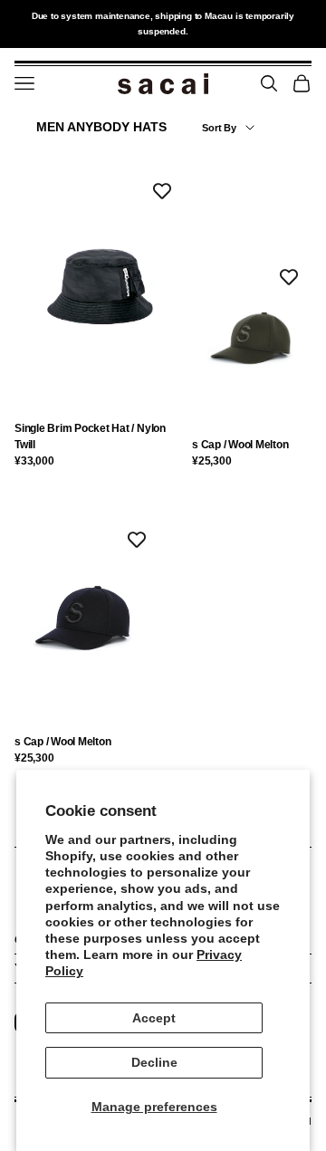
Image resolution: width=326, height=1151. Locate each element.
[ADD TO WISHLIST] (162, 191)
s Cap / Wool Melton (240, 444)
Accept (154, 1018)
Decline (154, 1062)
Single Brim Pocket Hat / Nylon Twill (90, 436)
